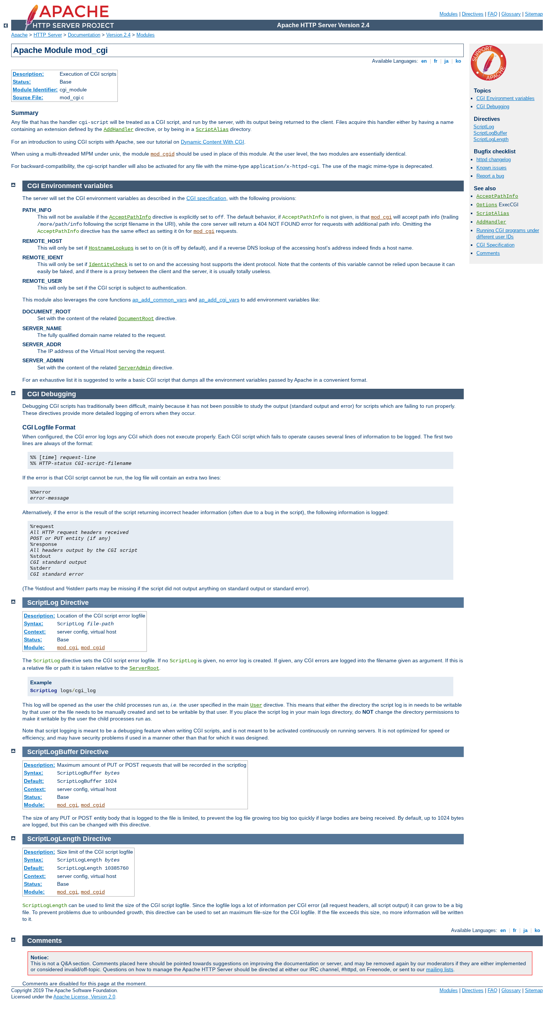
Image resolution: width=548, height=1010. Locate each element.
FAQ (492, 14)
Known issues (491, 168)
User (256, 705)
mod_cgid (162, 154)
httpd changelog (493, 159)
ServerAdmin (134, 368)
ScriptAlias (212, 129)
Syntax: (33, 623)
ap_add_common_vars (159, 300)
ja (446, 61)
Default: (34, 781)
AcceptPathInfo (497, 196)
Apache (19, 35)
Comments (488, 253)
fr (435, 61)
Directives (473, 14)
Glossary (511, 14)
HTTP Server (48, 35)
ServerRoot (144, 668)
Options (486, 205)
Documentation (84, 35)
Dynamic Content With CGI (212, 142)
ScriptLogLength (490, 139)
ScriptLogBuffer (490, 133)
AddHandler (118, 129)
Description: (28, 74)
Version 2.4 (118, 35)
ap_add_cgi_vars (219, 300)
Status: (22, 82)
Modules (449, 14)
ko (458, 61)
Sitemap (534, 14)
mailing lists (439, 969)
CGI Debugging (492, 106)
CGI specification (206, 198)
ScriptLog (483, 126)
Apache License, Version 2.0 (84, 997)
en (424, 61)
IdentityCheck (108, 265)
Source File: (28, 97)
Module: (34, 647)
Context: (35, 632)
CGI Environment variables (505, 98)
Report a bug (490, 176)
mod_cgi (381, 217)
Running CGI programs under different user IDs (507, 234)
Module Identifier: (35, 90)
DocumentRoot (136, 319)
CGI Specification (495, 245)
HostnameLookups (111, 248)
